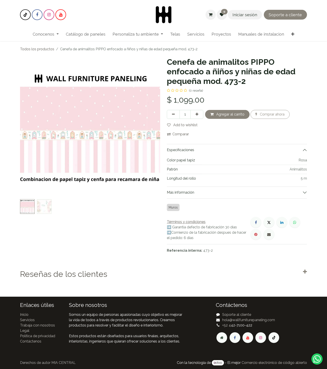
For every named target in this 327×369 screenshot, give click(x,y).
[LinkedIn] (282, 222)
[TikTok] (25, 14)
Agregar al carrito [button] (229, 114)
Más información (180, 192)
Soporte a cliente (285, 14)
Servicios (27, 320)
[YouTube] (60, 14)
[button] (27, 127)
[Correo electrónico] (269, 234)
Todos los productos (37, 49)
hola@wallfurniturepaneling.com (248, 320)
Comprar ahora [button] (272, 114)
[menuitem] (45, 34)
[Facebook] (37, 14)
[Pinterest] (255, 234)
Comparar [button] (180, 134)
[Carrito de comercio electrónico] (211, 15)
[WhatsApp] (294, 222)
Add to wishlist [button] (185, 125)
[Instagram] (49, 14)
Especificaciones (180, 150)
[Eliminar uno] (173, 114)
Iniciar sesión (244, 14)
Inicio (24, 314)
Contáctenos (30, 341)
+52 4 (226, 325)
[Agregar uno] (196, 114)
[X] (269, 222)
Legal (24, 330)
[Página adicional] (221, 337)
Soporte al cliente (236, 314)
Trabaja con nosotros (37, 325)
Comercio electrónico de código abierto (274, 363)
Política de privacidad (37, 336)
